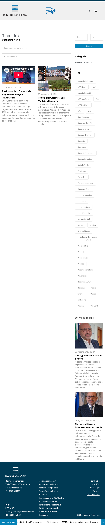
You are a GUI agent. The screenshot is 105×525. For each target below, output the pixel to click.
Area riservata (93, 494)
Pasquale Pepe (83, 246)
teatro (93, 288)
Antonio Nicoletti (84, 93)
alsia (95, 87)
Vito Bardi (94, 306)
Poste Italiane (83, 258)
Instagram (82, 201)
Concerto (81, 141)
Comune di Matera (85, 135)
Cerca (89, 46)
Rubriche (81, 288)
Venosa (81, 306)
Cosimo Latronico (85, 159)
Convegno (82, 147)
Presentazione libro (85, 270)
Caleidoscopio (83, 117)
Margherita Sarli (84, 219)
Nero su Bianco (84, 231)
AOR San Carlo (83, 99)
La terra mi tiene (84, 207)
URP (7, 505)
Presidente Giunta (83, 62)
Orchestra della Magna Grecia (88, 238)
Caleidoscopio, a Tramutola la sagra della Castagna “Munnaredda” (16, 94)
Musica (93, 225)
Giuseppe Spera (84, 189)
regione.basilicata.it (47, 481)
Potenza (81, 264)
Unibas (93, 294)
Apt (97, 99)
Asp (89, 111)
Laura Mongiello (84, 213)
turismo (81, 294)
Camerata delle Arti (85, 123)
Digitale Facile (83, 165)
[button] (95, 10)
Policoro (81, 252)
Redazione (43, 515)
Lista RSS (95, 484)
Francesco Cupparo (85, 183)
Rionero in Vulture (84, 282)
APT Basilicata (83, 105)
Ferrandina (82, 177)
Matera (80, 225)
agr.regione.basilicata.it (49, 484)
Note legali (95, 488)
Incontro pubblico (85, 195)
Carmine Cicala (83, 129)
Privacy (96, 491)
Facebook (82, 171)
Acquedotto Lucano (85, 81)
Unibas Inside (83, 300)
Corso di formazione (86, 153)
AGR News (82, 87)
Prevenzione (82, 276)
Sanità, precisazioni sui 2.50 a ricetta (38, 522)
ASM (79, 111)
